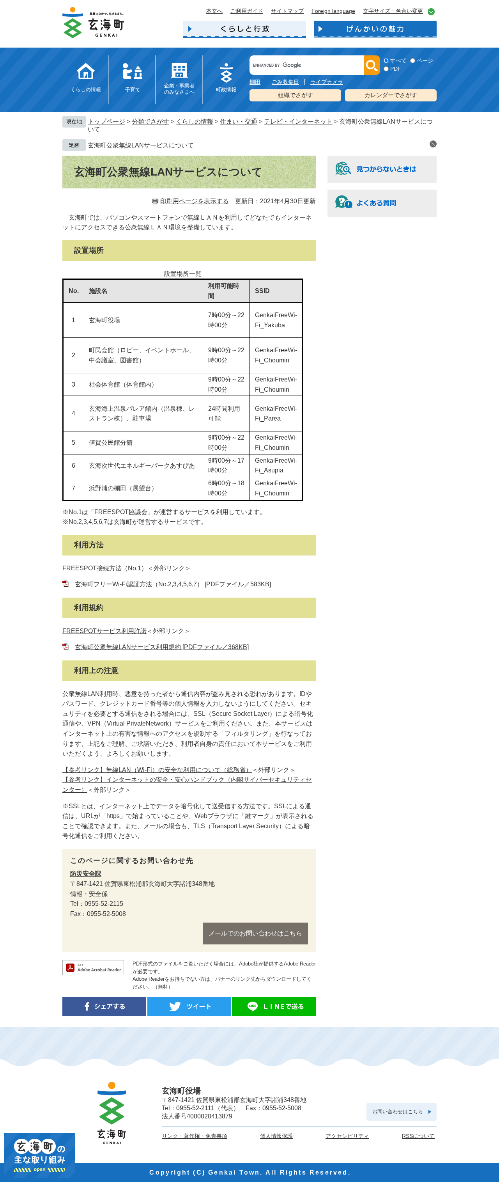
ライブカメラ (326, 82)
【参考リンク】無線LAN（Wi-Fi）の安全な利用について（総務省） (157, 770)
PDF (395, 69)
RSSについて (418, 1136)
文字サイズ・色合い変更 (393, 11)
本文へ (214, 11)
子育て (132, 89)
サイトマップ (287, 11)
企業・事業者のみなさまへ (179, 89)
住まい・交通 (238, 121)
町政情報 (226, 89)
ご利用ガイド (246, 11)
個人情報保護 (276, 1136)
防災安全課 (85, 873)
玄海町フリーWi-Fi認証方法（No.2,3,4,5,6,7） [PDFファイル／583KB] (173, 584)
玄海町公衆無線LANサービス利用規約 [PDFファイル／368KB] (162, 647)
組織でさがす (295, 95)
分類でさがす (150, 121)
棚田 (255, 82)
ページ (425, 60)
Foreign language (333, 11)
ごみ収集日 (285, 82)
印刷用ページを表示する (194, 201)
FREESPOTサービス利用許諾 (104, 631)
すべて (398, 60)
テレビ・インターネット (298, 121)
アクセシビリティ (347, 1136)
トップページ (106, 121)
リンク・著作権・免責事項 (194, 1136)
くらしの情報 (86, 89)
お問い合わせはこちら (397, 1112)
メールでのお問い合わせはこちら (255, 933)
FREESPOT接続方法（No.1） (104, 568)
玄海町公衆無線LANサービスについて (141, 145)
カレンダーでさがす (391, 95)
